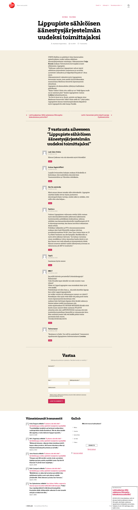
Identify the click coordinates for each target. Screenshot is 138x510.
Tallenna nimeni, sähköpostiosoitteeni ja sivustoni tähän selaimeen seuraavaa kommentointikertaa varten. (68, 395)
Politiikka (72, 17)
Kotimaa (65, 17)
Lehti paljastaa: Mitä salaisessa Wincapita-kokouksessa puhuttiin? (122, 492)
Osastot (97, 5)
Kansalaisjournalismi (116, 5)
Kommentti (51, 366)
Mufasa (75, 427)
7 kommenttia (83, 43)
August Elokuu (63, 43)
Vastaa (50, 161)
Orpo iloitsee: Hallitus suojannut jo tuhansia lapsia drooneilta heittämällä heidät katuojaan (47, 484)
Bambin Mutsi (77, 435)
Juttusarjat (105, 5)
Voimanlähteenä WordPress (41, 506)
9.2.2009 (73, 43)
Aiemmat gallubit (78, 453)
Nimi (49, 380)
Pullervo (75, 442)
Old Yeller (76, 439)
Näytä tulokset (92, 449)
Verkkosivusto (51, 387)
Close (136, 487)
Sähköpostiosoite (75, 380)
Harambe (76, 431)
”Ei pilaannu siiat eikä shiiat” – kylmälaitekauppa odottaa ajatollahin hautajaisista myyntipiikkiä (47, 424)
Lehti (31, 506)
